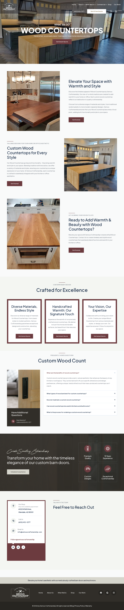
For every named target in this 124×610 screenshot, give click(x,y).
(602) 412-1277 (24, 520)
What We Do (90, 4)
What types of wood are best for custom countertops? (67, 394)
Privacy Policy (80, 606)
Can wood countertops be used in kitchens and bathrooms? (68, 406)
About (81, 4)
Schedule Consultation (18, 472)
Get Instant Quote (62, 41)
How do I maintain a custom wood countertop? (63, 400)
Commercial (101, 4)
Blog (72, 606)
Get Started (76, 120)
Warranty (89, 606)
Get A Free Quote (97, 11)
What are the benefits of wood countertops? (63, 373)
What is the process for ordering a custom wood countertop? (69, 412)
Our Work (117, 4)
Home (74, 4)
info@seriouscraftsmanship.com (30, 530)
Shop (109, 4)
